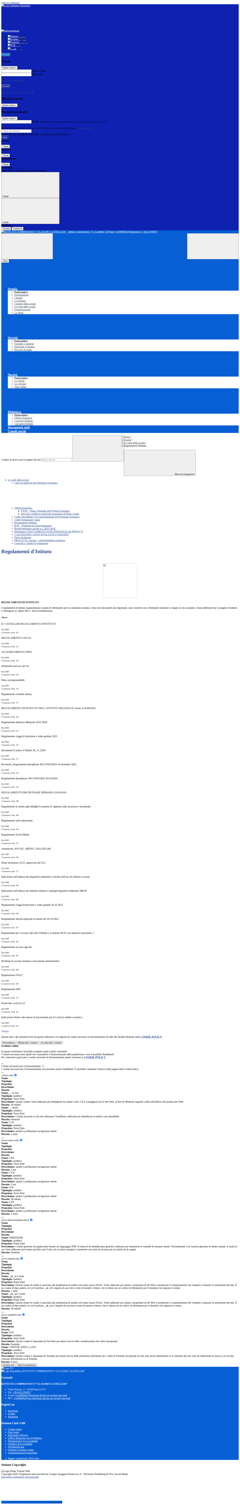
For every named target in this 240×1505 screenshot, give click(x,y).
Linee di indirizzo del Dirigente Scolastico (36, 482)
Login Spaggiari (85, 128)
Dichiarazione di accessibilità (23, 1441)
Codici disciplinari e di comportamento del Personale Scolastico (47, 516)
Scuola (127, 439)
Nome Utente (39, 71)
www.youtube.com (11, 1314)
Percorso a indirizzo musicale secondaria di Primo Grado (50, 514)
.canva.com (7, 1075)
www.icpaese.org (10, 1258)
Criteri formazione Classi (27, 519)
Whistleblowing (16, 1447)
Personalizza (9, 1043)
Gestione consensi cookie (21, 1449)
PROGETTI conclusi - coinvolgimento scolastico (39, 540)
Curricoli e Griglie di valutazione (31, 543)
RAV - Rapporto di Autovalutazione (33, 525)
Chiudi (5, 146)
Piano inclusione (22, 537)
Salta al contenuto (10, 2)
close (5, 261)
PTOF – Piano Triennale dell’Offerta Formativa (45, 511)
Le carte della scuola (134, 442)
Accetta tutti (51, 1043)
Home (127, 437)
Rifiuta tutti (28, 1043)
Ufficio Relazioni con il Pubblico (25, 1438)
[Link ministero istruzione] (15, 5)
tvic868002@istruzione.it (41, 1395)
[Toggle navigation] (27, 246)
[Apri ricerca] (213, 246)
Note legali (13, 1432)
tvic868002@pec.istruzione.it (42, 1398)
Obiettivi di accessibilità (20, 1444)
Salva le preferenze (26, 1365)
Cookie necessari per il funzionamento (21, 1066)
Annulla (6, 228)
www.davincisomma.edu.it (15, 1220)
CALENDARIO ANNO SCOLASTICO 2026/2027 (41, 534)
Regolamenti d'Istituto (25, 522)
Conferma (17, 228)
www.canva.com (10, 1140)
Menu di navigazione (184, 474)
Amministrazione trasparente (22, 1452)
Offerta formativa (23, 508)
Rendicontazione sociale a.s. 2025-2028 (34, 528)
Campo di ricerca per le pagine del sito (21, 459)
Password (37, 74)
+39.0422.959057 (21, 1392)
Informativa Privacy (18, 1435)
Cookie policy (15, 1429)
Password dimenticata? (13, 80)
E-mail (35, 121)
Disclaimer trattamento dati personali (20, 1477)
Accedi (6, 54)
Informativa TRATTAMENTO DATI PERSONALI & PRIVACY (48, 531)
